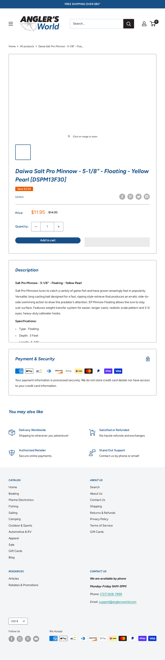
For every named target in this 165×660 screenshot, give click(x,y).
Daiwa (19, 197)
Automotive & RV (20, 532)
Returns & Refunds (102, 513)
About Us (96, 493)
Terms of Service (101, 525)
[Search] (128, 23)
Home (12, 46)
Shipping (96, 506)
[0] (153, 23)
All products (27, 46)
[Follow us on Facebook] (12, 639)
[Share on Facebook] (122, 197)
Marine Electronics (21, 500)
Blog (12, 557)
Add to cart (48, 240)
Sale (11, 545)
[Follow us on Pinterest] (28, 639)
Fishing (13, 506)
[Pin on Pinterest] (130, 197)
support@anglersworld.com (117, 602)
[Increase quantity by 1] (58, 226)
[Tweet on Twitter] (139, 197)
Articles (14, 578)
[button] (117, 242)
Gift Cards (15, 551)
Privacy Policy (99, 519)
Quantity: (22, 226)
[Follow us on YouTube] (36, 639)
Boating (14, 493)
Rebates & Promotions (23, 585)
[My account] (144, 23)
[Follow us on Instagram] (20, 639)
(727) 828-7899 (111, 594)
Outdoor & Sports (20, 525)
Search (95, 487)
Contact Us (97, 500)
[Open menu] (11, 23)
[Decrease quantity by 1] (35, 226)
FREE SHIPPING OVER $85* (82, 4)
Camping (15, 519)
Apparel (14, 538)
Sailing (13, 513)
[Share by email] (147, 197)
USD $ (14, 621)
